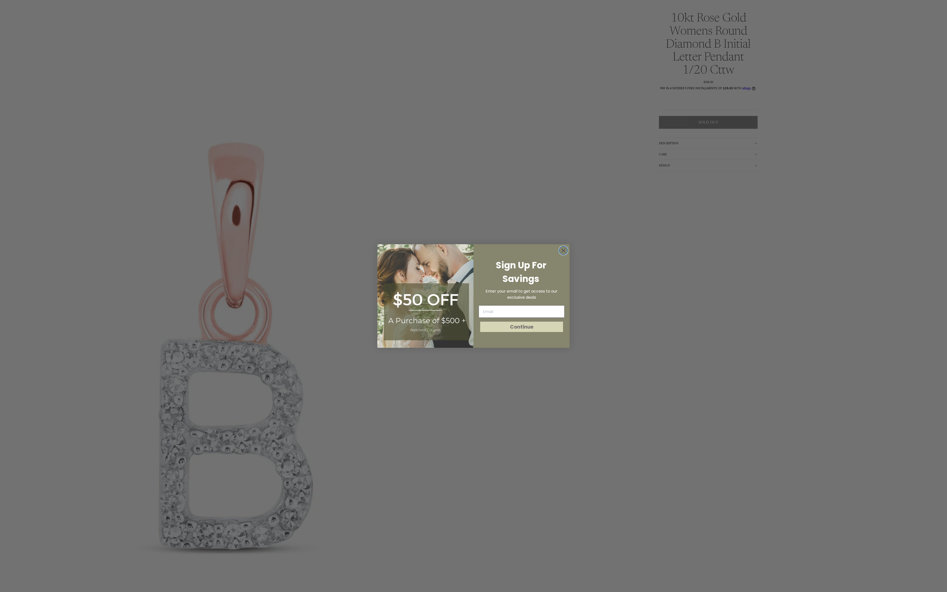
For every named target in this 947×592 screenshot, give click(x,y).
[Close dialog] (563, 250)
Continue (521, 326)
